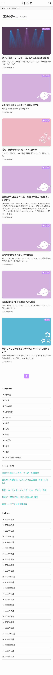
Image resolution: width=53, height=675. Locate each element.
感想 (7, 423)
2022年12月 (10, 634)
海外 (7, 446)
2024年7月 (9, 537)
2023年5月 (9, 605)
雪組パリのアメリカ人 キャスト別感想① (20, 473)
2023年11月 (10, 582)
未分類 (8, 440)
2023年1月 (9, 628)
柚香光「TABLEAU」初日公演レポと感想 (20, 497)
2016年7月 (9, 651)
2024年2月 (9, 565)
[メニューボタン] (3, 3)
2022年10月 (10, 645)
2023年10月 (10, 588)
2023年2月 (9, 622)
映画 (7, 435)
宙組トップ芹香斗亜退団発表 (14, 504)
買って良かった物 (13, 457)
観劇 (7, 452)
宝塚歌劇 (9, 412)
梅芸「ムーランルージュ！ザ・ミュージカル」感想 (24, 490)
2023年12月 (10, 577)
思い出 (8, 417)
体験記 (8, 395)
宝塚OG (8, 406)
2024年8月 (9, 531)
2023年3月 (9, 617)
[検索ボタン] (50, 3)
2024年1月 (9, 571)
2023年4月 (9, 611)
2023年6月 (9, 599)
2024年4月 (9, 554)
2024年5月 (9, 548)
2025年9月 (9, 519)
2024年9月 (9, 525)
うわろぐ (26, 3)
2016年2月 (9, 657)
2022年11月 (10, 639)
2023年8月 (9, 594)
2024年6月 (9, 542)
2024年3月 (9, 559)
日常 (7, 429)
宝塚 (7, 400)
